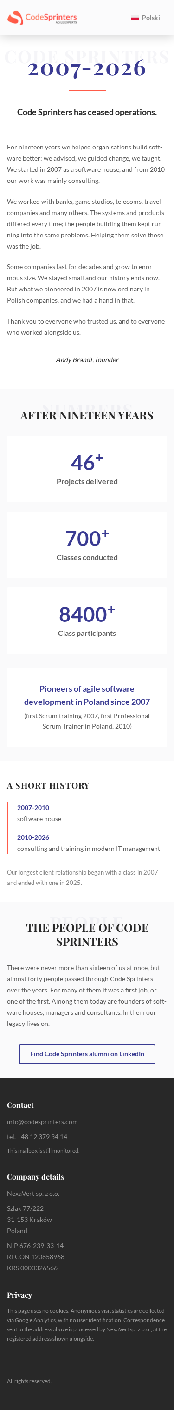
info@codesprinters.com (42, 1122)
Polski (151, 17)
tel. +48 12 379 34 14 (37, 1136)
